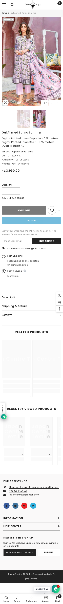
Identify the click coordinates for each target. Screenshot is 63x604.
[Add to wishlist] (52, 210)
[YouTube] (24, 505)
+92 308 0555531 (18, 490)
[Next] (58, 103)
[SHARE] (58, 211)
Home (4, 13)
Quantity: (7, 184)
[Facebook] (6, 505)
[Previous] (52, 103)
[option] (31, 61)
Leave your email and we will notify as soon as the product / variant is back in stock (29, 232)
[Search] (12, 5)
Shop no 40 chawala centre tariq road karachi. (34, 487)
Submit (49, 552)
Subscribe (46, 241)
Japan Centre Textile (22, 151)
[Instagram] (15, 505)
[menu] (4, 5)
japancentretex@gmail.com (24, 494)
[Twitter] (33, 505)
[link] (16, 386)
